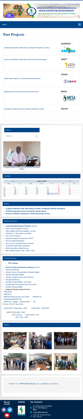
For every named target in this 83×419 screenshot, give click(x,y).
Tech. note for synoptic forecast (17, 243)
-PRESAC (6, 297)
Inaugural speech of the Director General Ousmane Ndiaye (22, 168)
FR (33, 302)
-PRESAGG (7, 292)
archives (37, 267)
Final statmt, (18, 308)
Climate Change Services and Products (20, 277)
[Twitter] (10, 410)
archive (34, 226)
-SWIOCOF (7, 302)
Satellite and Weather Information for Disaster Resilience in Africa (27, 48)
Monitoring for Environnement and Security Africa (21, 92)
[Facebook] (4, 410)
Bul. (19, 297)
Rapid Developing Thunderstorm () (19, 238)
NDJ (21, 317)
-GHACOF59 (8, 308)
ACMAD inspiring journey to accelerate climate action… (27, 211)
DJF (37, 315)
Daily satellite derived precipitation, (18, 231)
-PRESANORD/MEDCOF (12, 299)
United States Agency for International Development (22, 78)
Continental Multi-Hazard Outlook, (18, 226)
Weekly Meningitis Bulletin (15, 275)
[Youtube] (7, 415)
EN (28, 302)
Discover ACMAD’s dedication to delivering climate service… (28, 214)
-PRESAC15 (35, 297)
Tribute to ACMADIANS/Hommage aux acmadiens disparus (33, 384)
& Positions (13, 236)
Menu (4, 24)
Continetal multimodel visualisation (18, 246)
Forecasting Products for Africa (25, 284)
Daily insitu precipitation (14, 228)
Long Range (10, 284)
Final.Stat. (14, 297)
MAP (19, 312)
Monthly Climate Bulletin (14, 287)
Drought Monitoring (12, 279)
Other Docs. (19, 304)
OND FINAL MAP (31, 308)
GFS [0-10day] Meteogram (15, 241)
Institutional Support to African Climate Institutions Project (24, 109)
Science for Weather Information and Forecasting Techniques (25, 59)
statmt (27, 315)
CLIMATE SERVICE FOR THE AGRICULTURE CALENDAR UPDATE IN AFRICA (35, 209)
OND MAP (45, 308)
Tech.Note (27, 282)
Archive (31, 243)
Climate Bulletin (14, 282)
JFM (17, 317)
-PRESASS (7, 294)
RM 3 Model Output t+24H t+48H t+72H (20, 251)
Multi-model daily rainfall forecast (17, 248)
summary (18, 315)
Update (15, 302)
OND (23, 312)
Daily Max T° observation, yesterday (18, 233)
